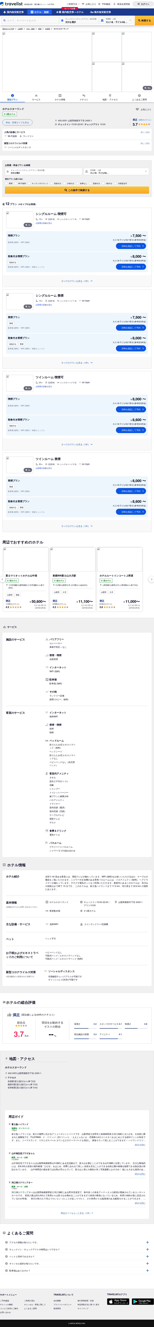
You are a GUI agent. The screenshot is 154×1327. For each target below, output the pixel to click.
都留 (40, 28)
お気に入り (91, 3)
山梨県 (20, 28)
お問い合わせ (5, 1312)
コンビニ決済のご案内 (9, 1308)
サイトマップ (83, 1308)
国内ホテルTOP (8, 28)
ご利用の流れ (29, 1300)
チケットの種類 (6, 1304)
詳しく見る (145, 132)
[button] (79, 20)
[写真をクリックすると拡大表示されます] (47, 62)
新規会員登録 (123, 3)
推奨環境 (57, 1308)
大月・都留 (30, 28)
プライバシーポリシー (63, 1304)
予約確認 (106, 3)
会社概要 (57, 1300)
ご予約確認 (4, 1300)
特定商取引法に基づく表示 (88, 1304)
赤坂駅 (47, 28)
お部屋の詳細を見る (44, 223)
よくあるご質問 (30, 1308)
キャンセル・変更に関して (35, 1304)
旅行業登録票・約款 (86, 1300)
